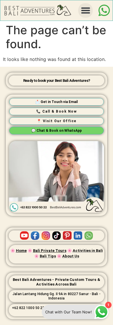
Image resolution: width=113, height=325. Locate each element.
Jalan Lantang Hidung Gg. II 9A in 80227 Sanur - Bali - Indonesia (56, 296)
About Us (70, 256)
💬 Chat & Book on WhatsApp (56, 131)
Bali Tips (48, 256)
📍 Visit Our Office (56, 121)
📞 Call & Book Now (56, 111)
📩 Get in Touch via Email (56, 102)
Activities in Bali (88, 250)
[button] (85, 10)
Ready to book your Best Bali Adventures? (56, 80)
